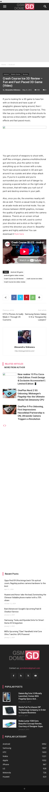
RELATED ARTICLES (14, 364)
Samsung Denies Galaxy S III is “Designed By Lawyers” (35, 317)
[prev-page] (4, 425)
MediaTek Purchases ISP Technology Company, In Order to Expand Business (32, 710)
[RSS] (21, 676)
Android (12, 64)
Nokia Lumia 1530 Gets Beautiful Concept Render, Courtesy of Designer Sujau (31, 723)
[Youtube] (35, 676)
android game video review (14, 275)
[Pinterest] (26, 297)
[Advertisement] (24, 36)
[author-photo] (24, 343)
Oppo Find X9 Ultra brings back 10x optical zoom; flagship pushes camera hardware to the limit (25, 583)
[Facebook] (14, 297)
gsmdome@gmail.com (30, 668)
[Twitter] (20, 297)
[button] (4, 6)
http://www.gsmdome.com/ (24, 351)
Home (3, 64)
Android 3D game (17, 272)
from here (19, 234)
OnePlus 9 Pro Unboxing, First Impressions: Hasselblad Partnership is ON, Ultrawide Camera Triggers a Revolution (31, 412)
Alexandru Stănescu (12, 90)
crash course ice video (34, 279)
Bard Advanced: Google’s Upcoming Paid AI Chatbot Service (22, 610)
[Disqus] (24, 461)
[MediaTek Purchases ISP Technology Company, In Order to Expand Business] (9, 710)
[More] (39, 297)
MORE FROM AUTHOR (14, 367)
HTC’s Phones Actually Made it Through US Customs (13, 317)
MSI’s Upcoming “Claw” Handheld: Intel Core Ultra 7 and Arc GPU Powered (23, 632)
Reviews (25, 74)
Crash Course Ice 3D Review (14, 279)
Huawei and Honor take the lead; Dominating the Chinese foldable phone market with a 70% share (25, 597)
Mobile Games (15, 74)
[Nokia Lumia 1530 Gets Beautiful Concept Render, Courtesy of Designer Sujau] (9, 724)
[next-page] (6, 425)
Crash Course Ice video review (14, 282)
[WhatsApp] (33, 297)
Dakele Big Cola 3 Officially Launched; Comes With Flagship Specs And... (30, 696)
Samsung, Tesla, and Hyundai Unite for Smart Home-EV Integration (24, 621)
